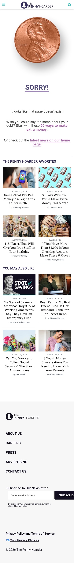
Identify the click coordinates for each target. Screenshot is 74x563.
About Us (14, 434)
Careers (13, 443)
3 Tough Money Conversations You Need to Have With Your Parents (55, 364)
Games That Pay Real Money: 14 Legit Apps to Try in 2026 (19, 199)
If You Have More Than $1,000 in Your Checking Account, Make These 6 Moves (55, 249)
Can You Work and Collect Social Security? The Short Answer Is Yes (19, 364)
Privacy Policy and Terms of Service (30, 533)
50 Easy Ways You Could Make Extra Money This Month (54, 199)
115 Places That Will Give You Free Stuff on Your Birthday (19, 248)
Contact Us (16, 471)
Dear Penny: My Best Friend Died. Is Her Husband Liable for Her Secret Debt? (55, 308)
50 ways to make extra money (47, 127)
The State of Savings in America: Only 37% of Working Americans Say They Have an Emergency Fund (19, 310)
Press (11, 452)
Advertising (16, 462)
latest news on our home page (50, 142)
